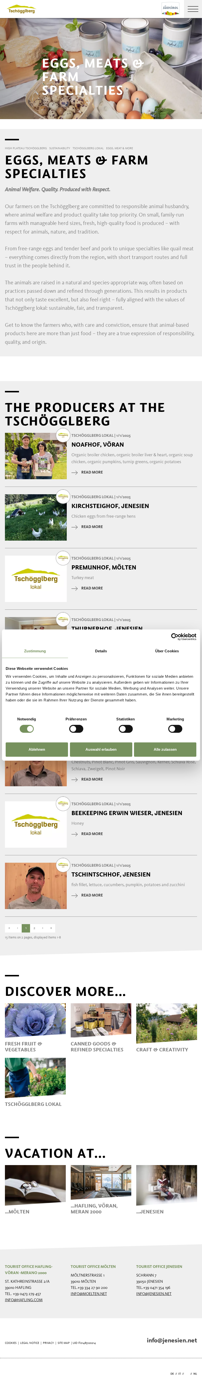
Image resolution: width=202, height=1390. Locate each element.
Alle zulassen (165, 749)
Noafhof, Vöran (97, 444)
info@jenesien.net (153, 1294)
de (172, 1373)
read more (92, 473)
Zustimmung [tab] (35, 651)
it (179, 1373)
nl (195, 1373)
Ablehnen (37, 749)
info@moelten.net (89, 1294)
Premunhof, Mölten (103, 567)
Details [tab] (101, 651)
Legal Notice (29, 1343)
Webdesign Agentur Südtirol (11, 1374)
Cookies (11, 1343)
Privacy (48, 1343)
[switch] (76, 729)
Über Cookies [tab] (167, 651)
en (187, 1373)
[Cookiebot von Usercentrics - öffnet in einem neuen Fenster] (174, 636)
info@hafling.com (24, 1300)
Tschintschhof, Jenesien (111, 874)
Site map (64, 1343)
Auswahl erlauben (101, 749)
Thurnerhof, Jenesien (107, 629)
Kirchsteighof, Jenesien (110, 506)
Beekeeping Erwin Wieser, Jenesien (126, 813)
